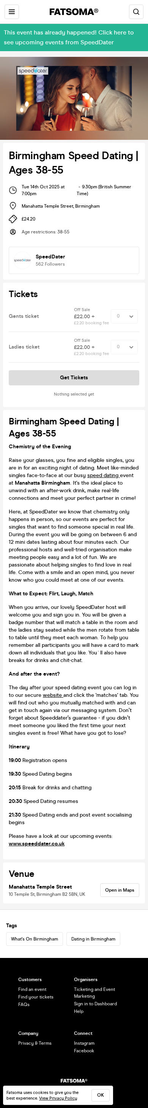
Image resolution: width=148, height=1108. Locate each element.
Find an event (32, 989)
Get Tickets (74, 377)
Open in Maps (119, 890)
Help (78, 1011)
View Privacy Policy (58, 1098)
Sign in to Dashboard (95, 1003)
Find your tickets (36, 997)
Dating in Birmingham (93, 939)
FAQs (24, 1004)
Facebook (84, 1050)
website (53, 695)
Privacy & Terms (35, 1043)
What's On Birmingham (34, 939)
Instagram (84, 1043)
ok (100, 1095)
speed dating (103, 475)
